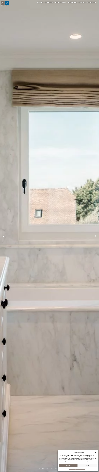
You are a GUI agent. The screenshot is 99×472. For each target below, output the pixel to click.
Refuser (87, 465)
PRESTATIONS (60, 2)
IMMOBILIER (91, 2)
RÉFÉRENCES (72, 2)
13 (55, 468)
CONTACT (82, 2)
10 (51, 468)
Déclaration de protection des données (77, 469)
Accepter (68, 465)
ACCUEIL (40, 2)
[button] (96, 452)
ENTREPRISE (49, 2)
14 (56, 468)
